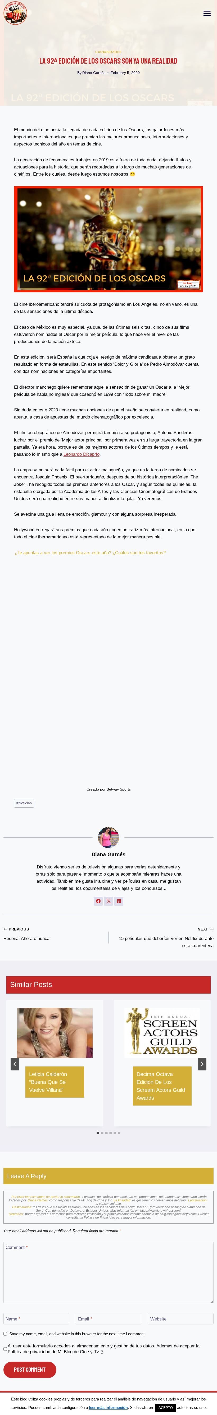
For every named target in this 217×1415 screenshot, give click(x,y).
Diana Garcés (93, 73)
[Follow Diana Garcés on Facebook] (98, 901)
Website (158, 1319)
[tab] (98, 1133)
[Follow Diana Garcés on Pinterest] (118, 901)
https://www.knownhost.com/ (160, 1210)
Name (13, 1319)
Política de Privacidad (100, 1217)
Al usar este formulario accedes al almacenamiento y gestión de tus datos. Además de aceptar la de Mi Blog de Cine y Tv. (104, 1348)
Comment (17, 1247)
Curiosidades (108, 52)
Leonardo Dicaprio (82, 454)
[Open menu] (207, 13)
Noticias (24, 803)
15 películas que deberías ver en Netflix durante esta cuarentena (166, 937)
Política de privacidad (29, 1351)
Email (85, 1319)
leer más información (108, 1407)
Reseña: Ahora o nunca (26, 934)
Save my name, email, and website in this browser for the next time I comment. (77, 1334)
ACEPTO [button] (166, 1408)
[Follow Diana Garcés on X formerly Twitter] (108, 901)
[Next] (202, 1064)
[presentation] (55, 1033)
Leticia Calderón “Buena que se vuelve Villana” (48, 1082)
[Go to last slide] (15, 1064)
